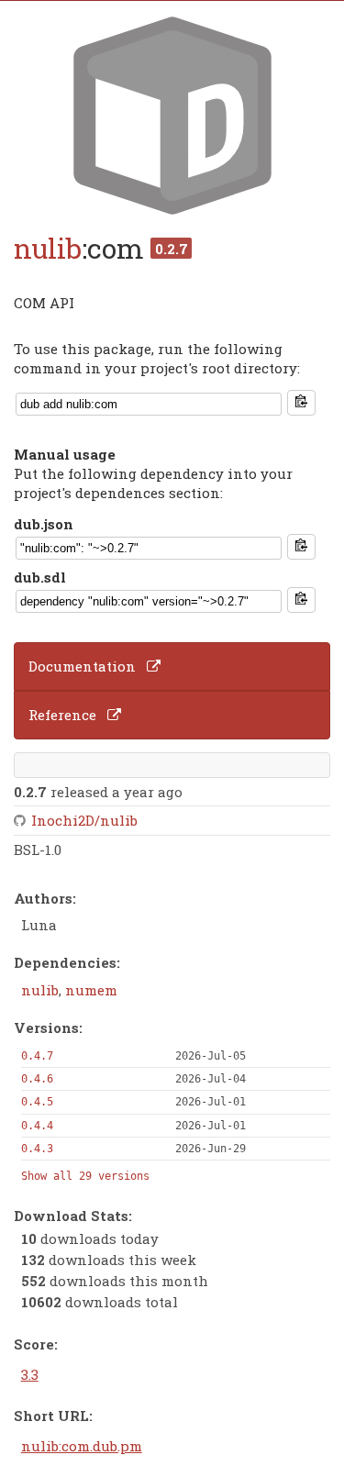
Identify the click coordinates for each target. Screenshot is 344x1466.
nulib (48, 248)
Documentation (82, 666)
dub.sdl (40, 577)
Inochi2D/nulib (84, 820)
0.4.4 (37, 1125)
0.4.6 (37, 1078)
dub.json (43, 524)
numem (91, 990)
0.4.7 (37, 1056)
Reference (62, 714)
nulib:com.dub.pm (81, 1446)
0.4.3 (37, 1148)
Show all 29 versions (85, 1176)
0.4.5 (37, 1101)
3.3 (30, 1374)
